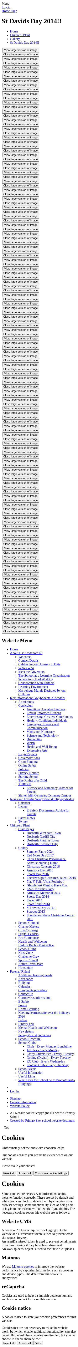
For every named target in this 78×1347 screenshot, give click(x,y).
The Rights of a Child (32, 780)
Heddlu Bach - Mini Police (36, 945)
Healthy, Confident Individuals (47, 720)
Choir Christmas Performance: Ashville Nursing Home (46, 861)
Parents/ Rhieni (20, 971)
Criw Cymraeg (28, 930)
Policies (23, 769)
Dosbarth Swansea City (42, 844)
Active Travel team (30, 964)
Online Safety (27, 765)
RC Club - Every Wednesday (46, 1061)
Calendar (24, 803)
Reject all (9, 1173)
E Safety (24, 1001)
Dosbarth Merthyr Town (43, 840)
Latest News (26, 818)
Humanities (34, 739)
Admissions (26, 701)
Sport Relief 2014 (38, 904)
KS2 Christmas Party (40, 889)
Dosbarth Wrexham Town (44, 833)
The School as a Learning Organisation (44, 675)
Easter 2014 (34, 900)
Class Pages (26, 829)
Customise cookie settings (51, 1173)
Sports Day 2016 (38, 874)
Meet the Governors (31, 672)
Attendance (25, 979)
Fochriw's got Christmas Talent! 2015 (51, 878)
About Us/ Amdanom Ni (26, 653)
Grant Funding (28, 761)
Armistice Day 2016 (40, 870)
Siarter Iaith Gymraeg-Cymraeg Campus (44, 795)
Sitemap (15, 1098)
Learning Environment (33, 686)
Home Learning (28, 1009)
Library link (26, 1024)
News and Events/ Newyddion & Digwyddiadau (42, 799)
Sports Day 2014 (38, 896)
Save (38, 1343)
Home (14, 31)
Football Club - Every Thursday (48, 1065)
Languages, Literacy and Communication (43, 726)
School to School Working (35, 679)
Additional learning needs (35, 975)
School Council (28, 923)
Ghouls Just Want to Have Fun (47, 885)
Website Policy (20, 1106)
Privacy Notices (28, 773)
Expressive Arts (37, 750)
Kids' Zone (25, 952)
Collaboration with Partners (36, 683)
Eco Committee (28, 937)
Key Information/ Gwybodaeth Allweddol (37, 698)
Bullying (24, 982)
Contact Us (25, 994)
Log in (6, 7)
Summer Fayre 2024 (40, 851)
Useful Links (26, 1076)
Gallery (15, 39)
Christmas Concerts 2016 (43, 866)
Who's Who (26, 668)
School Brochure (29, 1039)
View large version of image (20, 50)
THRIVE (24, 784)
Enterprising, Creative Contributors (50, 716)
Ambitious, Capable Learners (46, 709)
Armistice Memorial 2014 (43, 893)
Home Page (9, 11)
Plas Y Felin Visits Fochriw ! (45, 881)
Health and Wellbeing (32, 941)
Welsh (31, 743)
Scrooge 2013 (36, 911)
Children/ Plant (20, 35)
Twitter (23, 821)
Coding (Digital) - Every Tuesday (49, 1057)
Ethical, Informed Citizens (44, 713)
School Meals (27, 1069)
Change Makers (28, 926)
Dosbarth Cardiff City (41, 836)
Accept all (25, 1173)
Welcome (24, 657)
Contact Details (28, 660)
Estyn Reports (27, 754)
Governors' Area (29, 758)
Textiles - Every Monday (43, 1050)
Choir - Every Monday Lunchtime (49, 1046)
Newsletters (26, 1031)
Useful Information (30, 1072)
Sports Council (28, 960)
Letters (22, 806)
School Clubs (27, 949)
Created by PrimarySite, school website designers (42, 1120)
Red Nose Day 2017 (40, 855)
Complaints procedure (32, 990)
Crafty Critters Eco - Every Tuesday (50, 1054)
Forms (22, 1005)
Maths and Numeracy (41, 731)
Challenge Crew (29, 956)
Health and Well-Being (42, 746)
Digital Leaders (28, 934)
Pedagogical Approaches (34, 1035)
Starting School (28, 776)
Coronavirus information (34, 997)
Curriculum (25, 705)
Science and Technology (43, 735)
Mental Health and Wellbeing (37, 1027)
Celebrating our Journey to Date (39, 664)
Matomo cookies (23, 1266)
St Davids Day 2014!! (24, 42)
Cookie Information (23, 1102)
